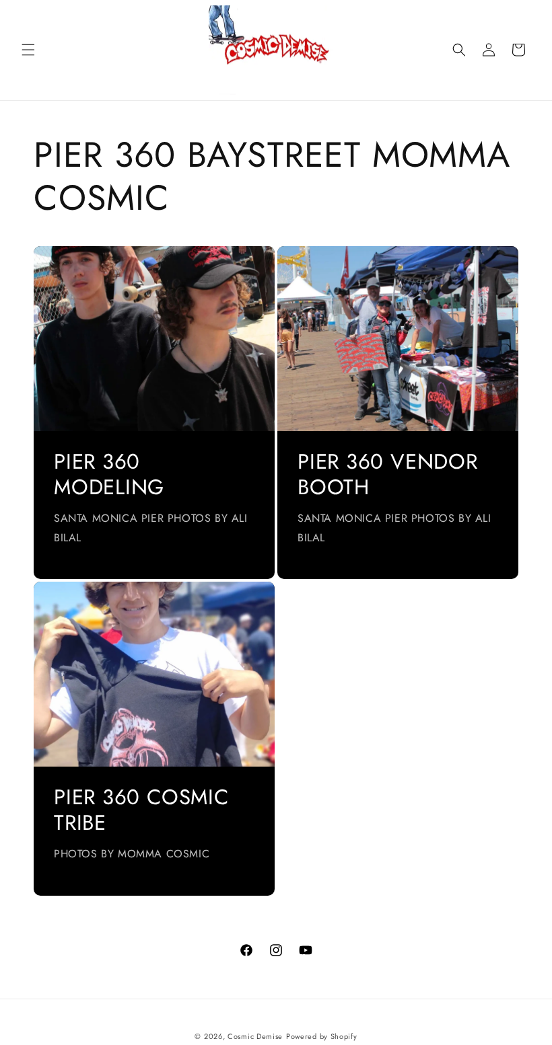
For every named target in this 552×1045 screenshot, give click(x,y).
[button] (28, 50)
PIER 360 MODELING (109, 475)
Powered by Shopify (321, 1036)
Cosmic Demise (255, 1036)
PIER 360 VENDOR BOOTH (388, 475)
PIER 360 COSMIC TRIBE (141, 811)
